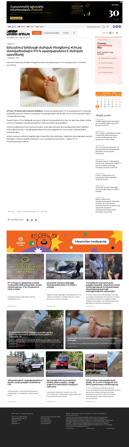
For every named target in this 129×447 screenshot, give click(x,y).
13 (108, 102)
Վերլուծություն (46, 422)
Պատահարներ (10, 44)
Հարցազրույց (45, 423)
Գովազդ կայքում (27, 413)
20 (108, 104)
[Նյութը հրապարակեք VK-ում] (32, 220)
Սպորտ (14, 422)
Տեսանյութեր (45, 418)
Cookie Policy (111, 428)
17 (97, 104)
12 (105, 102)
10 (97, 102)
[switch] (111, 33)
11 (101, 102)
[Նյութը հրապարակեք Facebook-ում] (27, 220)
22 (116, 104)
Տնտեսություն (17, 420)
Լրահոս (37, 33)
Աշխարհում (16, 423)
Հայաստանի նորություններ (51, 416)
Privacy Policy (70, 428)
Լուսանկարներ (46, 420)
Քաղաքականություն (19, 418)
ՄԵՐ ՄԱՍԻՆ (16, 413)
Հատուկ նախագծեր (51, 33)
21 (112, 104)
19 (105, 104)
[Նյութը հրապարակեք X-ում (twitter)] (36, 220)
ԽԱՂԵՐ (66, 33)
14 (112, 102)
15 (116, 102)
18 (101, 104)
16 (120, 102)
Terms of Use (90, 428)
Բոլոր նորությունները (19, 416)
